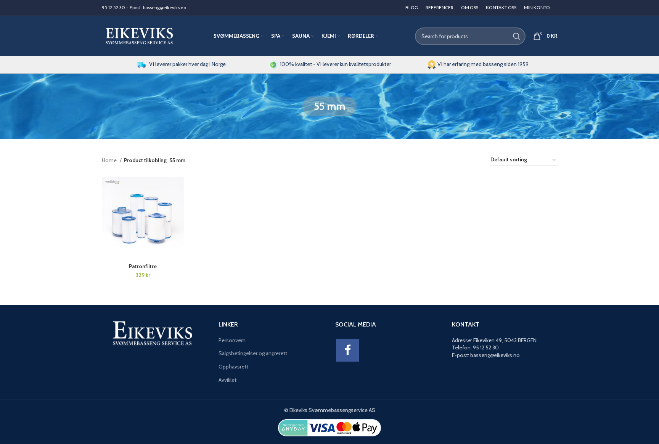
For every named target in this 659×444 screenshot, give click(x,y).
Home (110, 160)
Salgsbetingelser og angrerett (253, 353)
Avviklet (227, 379)
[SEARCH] (517, 36)
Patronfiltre (143, 266)
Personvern (232, 340)
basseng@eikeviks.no (164, 7)
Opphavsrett (233, 366)
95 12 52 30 (113, 7)
